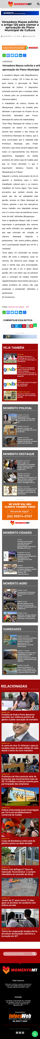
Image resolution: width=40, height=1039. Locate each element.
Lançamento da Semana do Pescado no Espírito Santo (26, 593)
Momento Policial (23, 415)
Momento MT (30, 36)
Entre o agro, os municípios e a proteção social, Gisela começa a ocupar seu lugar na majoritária (26, 466)
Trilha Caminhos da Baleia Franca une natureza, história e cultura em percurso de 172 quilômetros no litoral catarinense (27, 642)
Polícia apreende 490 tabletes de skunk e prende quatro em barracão (27, 441)
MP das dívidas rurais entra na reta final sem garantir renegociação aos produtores (27, 606)
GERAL (19, 366)
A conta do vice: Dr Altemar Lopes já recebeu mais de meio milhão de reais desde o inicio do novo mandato (20, 748)
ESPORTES (20, 354)
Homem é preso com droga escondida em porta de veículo (27, 430)
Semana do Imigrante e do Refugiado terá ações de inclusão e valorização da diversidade (27, 491)
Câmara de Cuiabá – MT (18, 307)
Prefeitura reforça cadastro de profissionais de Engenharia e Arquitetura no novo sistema (26, 558)
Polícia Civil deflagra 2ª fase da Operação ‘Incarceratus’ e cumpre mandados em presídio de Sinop (18, 872)
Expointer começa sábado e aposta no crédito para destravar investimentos (26, 616)
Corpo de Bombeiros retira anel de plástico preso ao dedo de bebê (18, 842)
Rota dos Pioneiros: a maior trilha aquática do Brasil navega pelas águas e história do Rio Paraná (27, 669)
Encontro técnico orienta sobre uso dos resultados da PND (26, 395)
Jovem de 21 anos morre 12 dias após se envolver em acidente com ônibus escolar (19, 902)
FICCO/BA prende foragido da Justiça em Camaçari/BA (27, 384)
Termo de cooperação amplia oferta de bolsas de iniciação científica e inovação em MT (19, 933)
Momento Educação (23, 392)
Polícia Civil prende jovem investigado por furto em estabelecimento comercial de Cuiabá (20, 812)
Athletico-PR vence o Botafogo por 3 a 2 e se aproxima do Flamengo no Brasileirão (27, 359)
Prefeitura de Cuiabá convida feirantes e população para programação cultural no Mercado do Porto (26, 545)
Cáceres (20, 565)
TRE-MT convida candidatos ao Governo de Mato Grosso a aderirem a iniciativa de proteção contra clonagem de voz (27, 479)
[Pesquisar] (33, 953)
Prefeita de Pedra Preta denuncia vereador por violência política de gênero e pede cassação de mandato (20, 717)
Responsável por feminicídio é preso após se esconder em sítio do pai (26, 419)
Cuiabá (19, 539)
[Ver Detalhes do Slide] (20, 13)
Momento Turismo (23, 636)
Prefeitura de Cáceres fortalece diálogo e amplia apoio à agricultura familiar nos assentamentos (27, 571)
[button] (3, 4)
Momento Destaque (23, 461)
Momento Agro (22, 590)
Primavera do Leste (23, 552)
